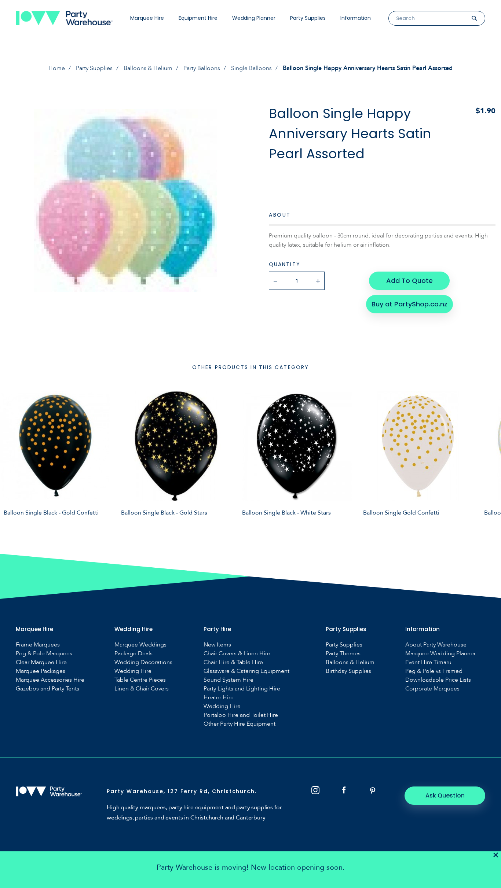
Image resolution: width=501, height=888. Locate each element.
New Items (217, 644)
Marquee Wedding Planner (440, 653)
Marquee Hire (147, 18)
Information (355, 18)
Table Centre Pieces (140, 680)
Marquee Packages (40, 671)
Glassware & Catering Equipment (246, 671)
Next (490, 457)
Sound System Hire (228, 680)
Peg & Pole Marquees (44, 653)
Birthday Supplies (348, 671)
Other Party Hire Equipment (239, 724)
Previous (11, 457)
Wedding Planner (253, 18)
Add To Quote (409, 280)
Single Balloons (251, 68)
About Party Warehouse (436, 644)
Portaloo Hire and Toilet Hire (241, 715)
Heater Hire (219, 697)
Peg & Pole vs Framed (433, 671)
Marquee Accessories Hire (50, 680)
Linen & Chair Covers (141, 688)
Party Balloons (201, 68)
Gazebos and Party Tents (47, 688)
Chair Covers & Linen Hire (237, 653)
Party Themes (343, 653)
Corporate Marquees (432, 688)
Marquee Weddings (140, 644)
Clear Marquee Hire (41, 662)
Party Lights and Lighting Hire (242, 688)
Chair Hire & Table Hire (233, 662)
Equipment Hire (198, 18)
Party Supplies (308, 18)
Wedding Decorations (143, 662)
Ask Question (445, 795)
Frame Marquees (38, 644)
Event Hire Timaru (428, 662)
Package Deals (133, 653)
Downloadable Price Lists (438, 680)
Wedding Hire (132, 671)
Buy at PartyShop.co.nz (409, 304)
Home (56, 68)
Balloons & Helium (148, 68)
